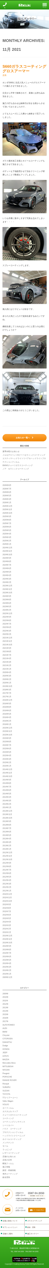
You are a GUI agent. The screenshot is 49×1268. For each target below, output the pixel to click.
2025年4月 (7, 534)
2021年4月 (7, 658)
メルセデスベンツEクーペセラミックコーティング (24, 455)
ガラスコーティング (34, 1221)
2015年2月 (7, 762)
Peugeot (6, 1073)
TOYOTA (6, 1094)
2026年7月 (7, 489)
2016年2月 (7, 721)
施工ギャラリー (33, 1234)
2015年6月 (7, 749)
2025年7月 (7, 523)
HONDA (6, 1049)
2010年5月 (7, 960)
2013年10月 (7, 818)
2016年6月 (7, 710)
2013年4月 (7, 839)
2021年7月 (7, 655)
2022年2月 (7, 634)
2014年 (5, 1011)
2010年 (5, 997)
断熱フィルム (8, 1163)
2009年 (5, 994)
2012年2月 (7, 887)
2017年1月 (7, 697)
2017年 (5, 1021)
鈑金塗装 (6, 1177)
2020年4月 (7, 672)
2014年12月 (7, 769)
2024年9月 (7, 558)
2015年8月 (7, 742)
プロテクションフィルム (13, 1132)
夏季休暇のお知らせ (11, 451)
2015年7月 (7, 745)
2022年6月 (7, 627)
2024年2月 (7, 582)
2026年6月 (7, 492)
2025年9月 (7, 516)
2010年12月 (7, 936)
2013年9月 (7, 821)
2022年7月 (7, 624)
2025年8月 (7, 520)
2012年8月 (7, 866)
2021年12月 (7, 638)
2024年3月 (7, 579)
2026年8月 (7, 485)
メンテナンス (8, 1143)
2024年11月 (7, 551)
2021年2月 (7, 665)
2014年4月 (7, 797)
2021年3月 (7, 662)
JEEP (5, 1053)
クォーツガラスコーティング (15, 1115)
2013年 (5, 1008)
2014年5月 (7, 794)
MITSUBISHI (8, 1066)
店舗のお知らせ (9, 1157)
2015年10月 (7, 735)
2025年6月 (7, 527)
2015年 (5, 1014)
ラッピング (7, 1150)
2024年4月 (7, 575)
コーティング (8, 1118)
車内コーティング (10, 1174)
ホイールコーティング (12, 1139)
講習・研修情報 (9, 1170)
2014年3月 (7, 801)
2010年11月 (7, 939)
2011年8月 (7, 908)
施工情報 (6, 1167)
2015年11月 (7, 731)
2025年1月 (7, 544)
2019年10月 (7, 686)
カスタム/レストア (10, 1111)
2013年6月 (7, 832)
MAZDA (6, 1059)
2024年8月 (7, 561)
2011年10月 (7, 901)
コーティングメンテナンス (14, 1122)
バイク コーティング (12, 1129)
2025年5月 (7, 530)
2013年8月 (7, 825)
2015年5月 (7, 752)
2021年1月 (7, 669)
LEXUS (6, 1056)
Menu (44, 5)
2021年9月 (7, 648)
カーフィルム (8, 1108)
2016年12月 (7, 700)
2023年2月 (7, 610)
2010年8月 (7, 950)
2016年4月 (7, 717)
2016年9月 (7, 704)
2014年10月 (7, 776)
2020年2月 (7, 679)
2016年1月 (7, 724)
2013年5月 (7, 835)
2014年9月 (7, 780)
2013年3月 (7, 842)
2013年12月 (7, 811)
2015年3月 (7, 759)
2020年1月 (7, 683)
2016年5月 (7, 714)
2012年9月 (7, 863)
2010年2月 (7, 970)
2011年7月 (7, 911)
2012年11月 (7, 856)
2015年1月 (7, 766)
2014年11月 (7, 773)
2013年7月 (7, 828)
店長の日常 (7, 1160)
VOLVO (6, 1104)
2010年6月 (7, 957)
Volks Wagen (8, 1101)
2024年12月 (7, 548)
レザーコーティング (11, 1153)
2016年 (5, 1018)
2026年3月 (7, 499)
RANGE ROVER (10, 1080)
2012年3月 (7, 884)
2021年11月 (7, 641)
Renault (6, 1084)
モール (5, 1146)
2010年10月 (7, 943)
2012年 (5, 1004)
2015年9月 (7, 738)
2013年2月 (7, 846)
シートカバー (8, 1125)
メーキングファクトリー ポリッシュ (24, 5)
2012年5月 (7, 877)
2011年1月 (7, 932)
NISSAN (6, 1070)
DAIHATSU (7, 1042)
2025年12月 (7, 506)
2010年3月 (7, 967)
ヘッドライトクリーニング (14, 1136)
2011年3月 (7, 925)
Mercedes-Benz (9, 1063)
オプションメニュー (10, 1227)
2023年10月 (7, 593)
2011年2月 (7, 929)
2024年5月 (7, 572)
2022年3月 (7, 631)
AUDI (5, 1028)
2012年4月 (7, 880)
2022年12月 (7, 613)
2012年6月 (7, 873)
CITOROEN (8, 1039)
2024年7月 (7, 565)
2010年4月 (7, 963)
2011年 (5, 1001)
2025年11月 (7, 509)
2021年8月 (7, 651)
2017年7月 (7, 693)
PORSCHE (7, 1077)
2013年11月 (7, 814)
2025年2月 (7, 541)
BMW (5, 1032)
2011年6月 (7, 915)
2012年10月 (7, 859)
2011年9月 (7, 904)
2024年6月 (7, 568)
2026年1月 (7, 503)
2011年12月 (7, 894)
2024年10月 (7, 555)
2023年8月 (7, 600)
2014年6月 (7, 790)
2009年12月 (7, 977)
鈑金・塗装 (31, 1227)
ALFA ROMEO (9, 1025)
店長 (5, 75)
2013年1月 (7, 849)
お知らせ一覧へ (24, 438)
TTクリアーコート (10, 1098)
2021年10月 (7, 645)
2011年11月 (7, 898)
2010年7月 (7, 953)
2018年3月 (7, 690)
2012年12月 (7, 853)
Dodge (5, 1046)
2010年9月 (7, 946)
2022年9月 (7, 617)
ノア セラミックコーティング (16, 469)
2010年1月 (7, 974)
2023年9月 (7, 596)
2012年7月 (7, 870)
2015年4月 (7, 755)
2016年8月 (7, 707)
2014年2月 (7, 804)
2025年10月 (7, 513)
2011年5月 (7, 918)
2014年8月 (7, 783)
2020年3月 (7, 676)
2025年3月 (7, 537)
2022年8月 (7, 620)
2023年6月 (7, 603)
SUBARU (6, 1087)
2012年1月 (7, 891)
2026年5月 (7, 496)
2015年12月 (7, 728)
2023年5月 (7, 607)
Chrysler (6, 1035)
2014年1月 (7, 807)
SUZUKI (6, 1091)
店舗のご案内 (8, 1234)
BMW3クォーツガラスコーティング (18, 465)
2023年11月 (7, 589)
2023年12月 (7, 586)
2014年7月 (7, 787)
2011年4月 (7, 922)
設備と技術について (10, 1221)
